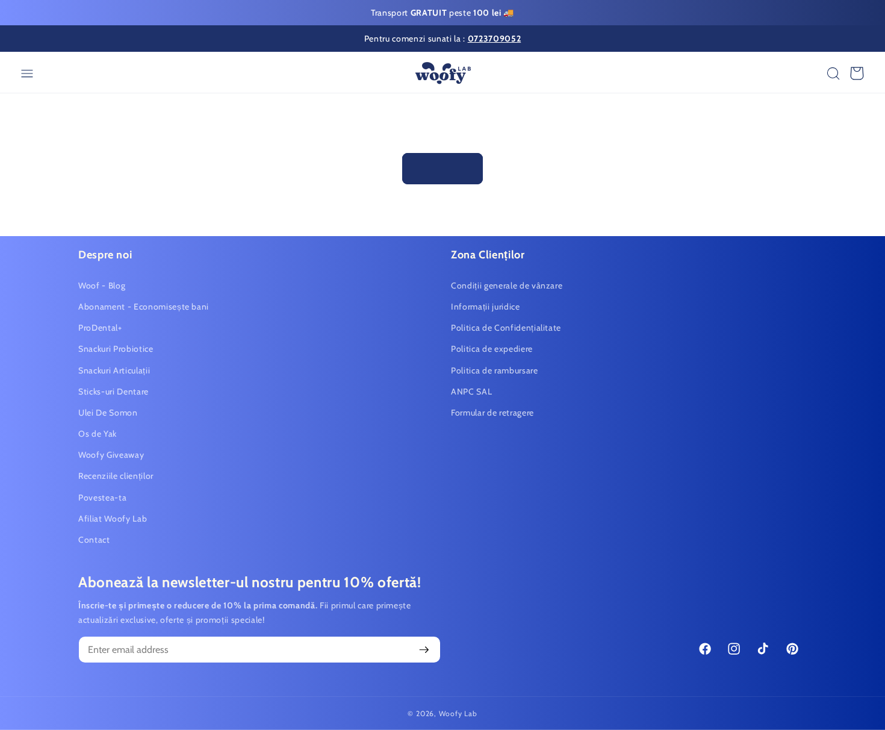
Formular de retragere (492, 412)
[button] (833, 73)
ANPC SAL (471, 390)
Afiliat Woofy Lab (112, 518)
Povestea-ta (102, 496)
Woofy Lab (458, 713)
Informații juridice (485, 306)
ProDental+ (100, 327)
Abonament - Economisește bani (143, 306)
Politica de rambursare (494, 369)
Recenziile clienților (116, 475)
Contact (94, 539)
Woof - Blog (101, 285)
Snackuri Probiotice (116, 348)
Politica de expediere (492, 348)
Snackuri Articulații (114, 369)
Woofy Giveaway (111, 454)
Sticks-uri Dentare (113, 390)
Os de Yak (97, 433)
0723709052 (494, 38)
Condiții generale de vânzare (506, 285)
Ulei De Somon (108, 412)
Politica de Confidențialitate (506, 327)
